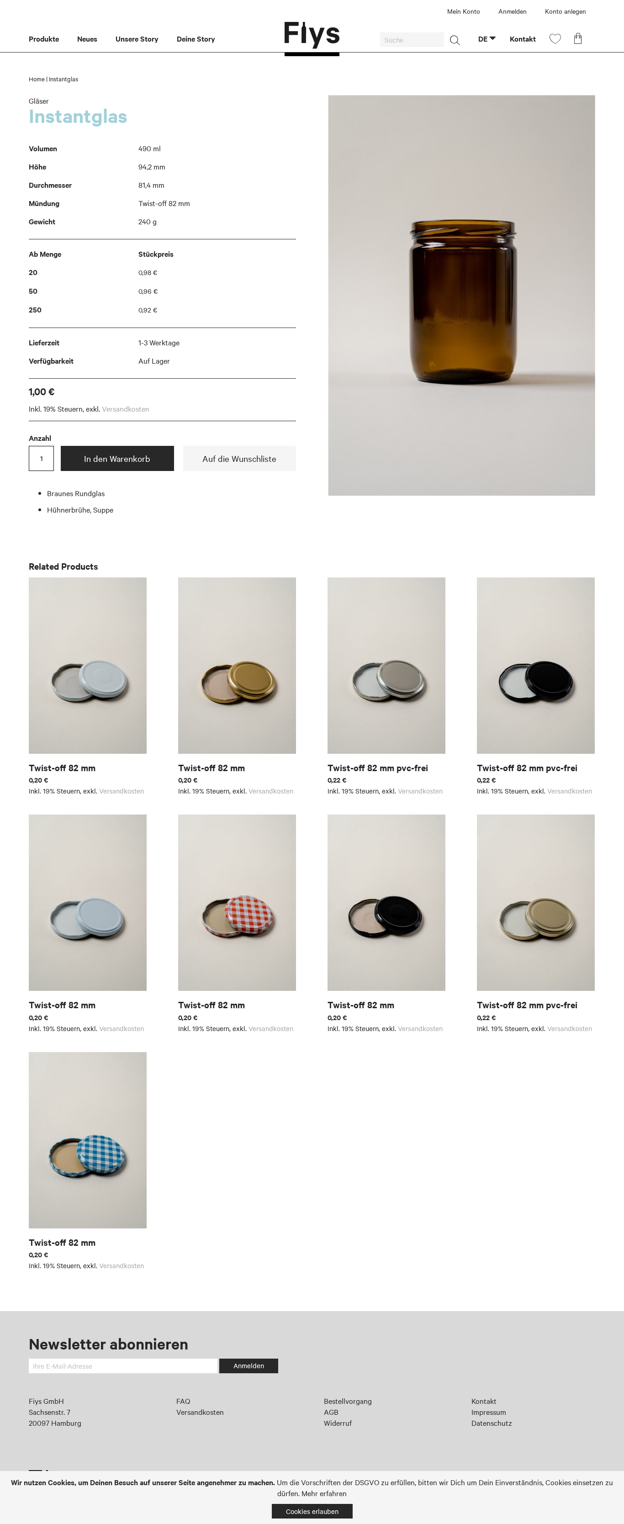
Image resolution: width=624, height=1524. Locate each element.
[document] (312, 1497)
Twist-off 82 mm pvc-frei (378, 767)
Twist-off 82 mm (62, 767)
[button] (487, 38)
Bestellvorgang (348, 1401)
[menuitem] (48, 39)
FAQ (183, 1401)
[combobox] (412, 39)
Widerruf (338, 1423)
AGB (331, 1412)
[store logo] (312, 39)
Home (37, 78)
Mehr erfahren (324, 1493)
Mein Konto (463, 11)
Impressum (488, 1412)
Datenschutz (491, 1423)
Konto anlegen (565, 11)
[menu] (157, 39)
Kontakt (484, 1401)
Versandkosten (125, 408)
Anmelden (512, 11)
